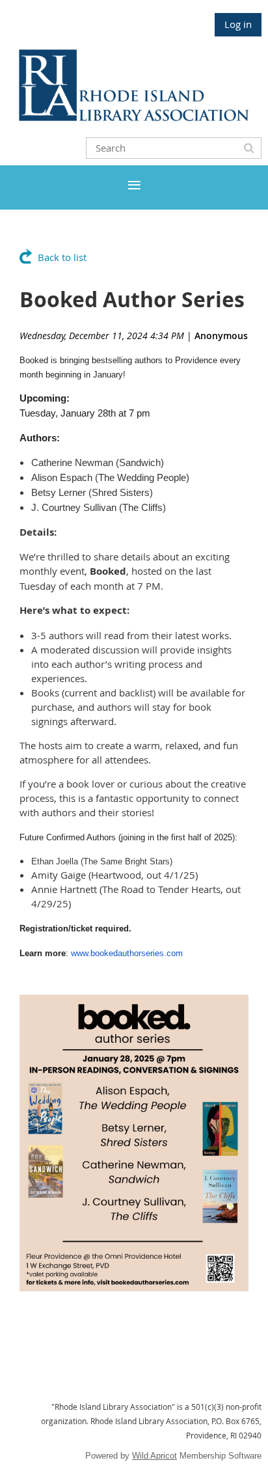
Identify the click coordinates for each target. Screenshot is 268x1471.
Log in (238, 24)
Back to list (62, 257)
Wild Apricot (154, 1456)
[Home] (134, 117)
